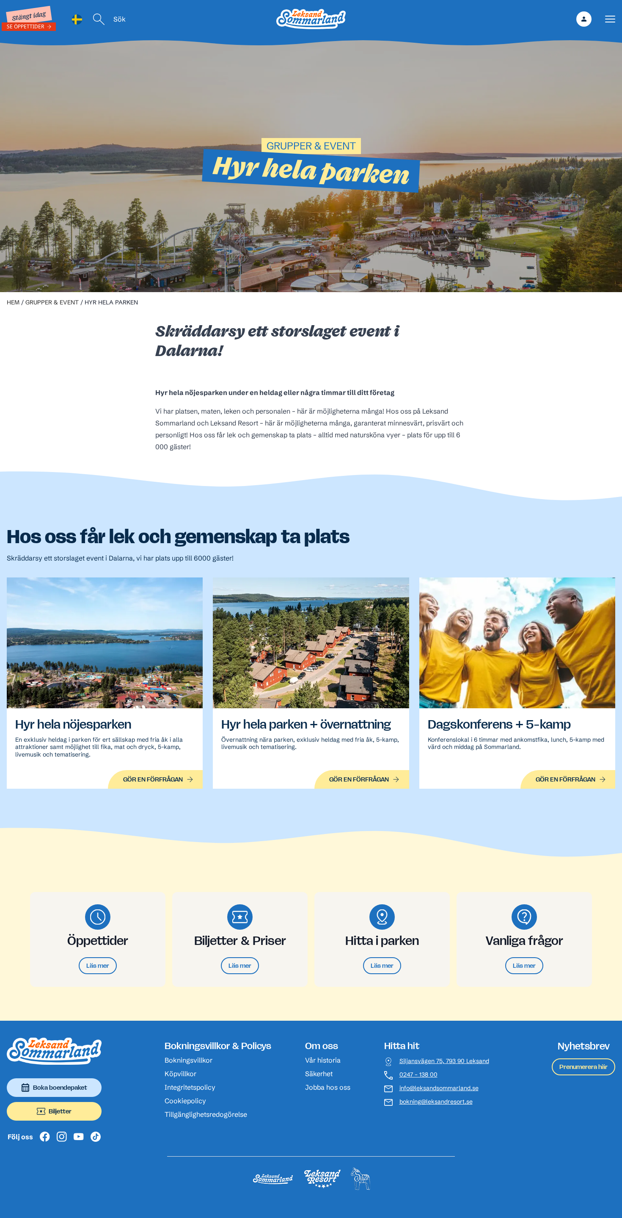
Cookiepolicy (185, 1100)
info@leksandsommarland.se (439, 1088)
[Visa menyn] (610, 19)
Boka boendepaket (60, 1087)
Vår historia (323, 1060)
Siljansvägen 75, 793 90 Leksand (444, 1061)
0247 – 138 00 (418, 1074)
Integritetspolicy (190, 1087)
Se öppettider (25, 26)
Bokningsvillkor (188, 1060)
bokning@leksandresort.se (436, 1101)
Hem (13, 302)
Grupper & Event (52, 302)
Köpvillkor (180, 1073)
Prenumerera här (583, 1067)
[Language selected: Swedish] (77, 19)
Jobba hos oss (327, 1087)
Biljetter (60, 1111)
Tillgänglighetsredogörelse (206, 1114)
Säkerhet (319, 1073)
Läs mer (97, 965)
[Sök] (99, 19)
